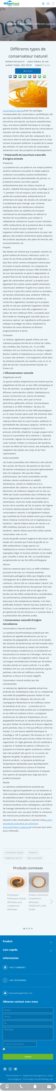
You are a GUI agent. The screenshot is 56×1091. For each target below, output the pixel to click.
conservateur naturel (14, 852)
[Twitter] (10, 1069)
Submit (28, 1056)
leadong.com (47, 1079)
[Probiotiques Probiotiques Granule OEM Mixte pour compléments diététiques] (17, 882)
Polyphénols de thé (13, 858)
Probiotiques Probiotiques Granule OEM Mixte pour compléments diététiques (16, 902)
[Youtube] (15, 1069)
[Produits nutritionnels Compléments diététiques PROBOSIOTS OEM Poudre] (39, 882)
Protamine (33, 852)
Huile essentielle (34, 858)
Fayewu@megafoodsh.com (20, 993)
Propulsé (46, 65)
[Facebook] (5, 1069)
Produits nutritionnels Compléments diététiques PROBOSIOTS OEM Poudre (38, 902)
